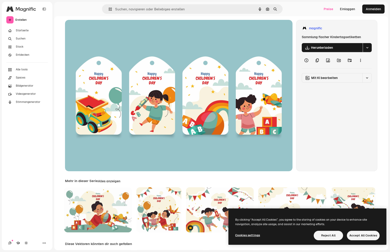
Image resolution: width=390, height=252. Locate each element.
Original (94, 28)
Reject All (328, 235)
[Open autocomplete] (108, 9)
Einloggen (347, 9)
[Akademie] (18, 243)
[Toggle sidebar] (44, 9)
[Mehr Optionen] (360, 60)
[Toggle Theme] (26, 243)
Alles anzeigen (109, 181)
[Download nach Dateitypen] (367, 47)
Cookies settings (247, 235)
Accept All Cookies (363, 235)
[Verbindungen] (10, 243)
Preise (328, 9)
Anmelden (373, 9)
